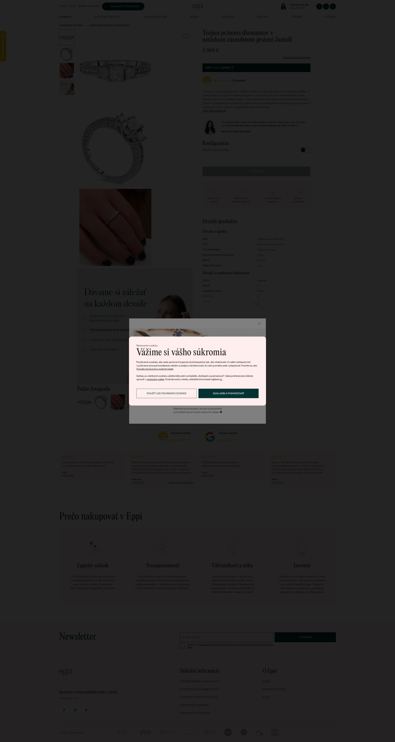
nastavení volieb (155, 379)
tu (221, 379)
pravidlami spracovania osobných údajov (197, 412)
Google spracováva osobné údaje (154, 369)
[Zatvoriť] (259, 323)
